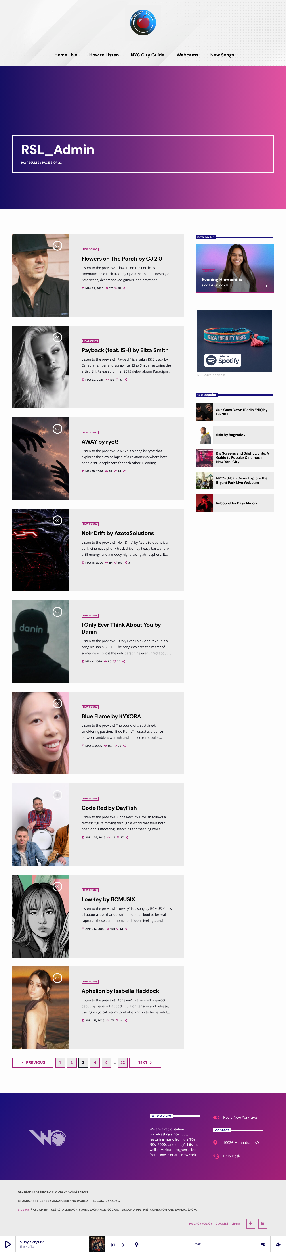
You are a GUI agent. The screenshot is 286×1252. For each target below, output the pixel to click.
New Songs (90, 249)
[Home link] (143, 22)
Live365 (24, 1210)
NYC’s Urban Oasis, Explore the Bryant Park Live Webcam (241, 480)
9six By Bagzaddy (230, 434)
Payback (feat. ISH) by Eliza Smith (125, 350)
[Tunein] (250, 1224)
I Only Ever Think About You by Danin (121, 628)
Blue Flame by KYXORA (111, 716)
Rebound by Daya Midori (236, 503)
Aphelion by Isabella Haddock (120, 991)
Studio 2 (208, 271)
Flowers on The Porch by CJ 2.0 (122, 258)
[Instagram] (262, 1224)
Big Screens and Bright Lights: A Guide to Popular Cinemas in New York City (242, 457)
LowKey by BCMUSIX (108, 899)
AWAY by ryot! (100, 441)
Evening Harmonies (222, 280)
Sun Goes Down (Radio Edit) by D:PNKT (241, 411)
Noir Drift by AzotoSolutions (118, 533)
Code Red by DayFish (109, 808)
